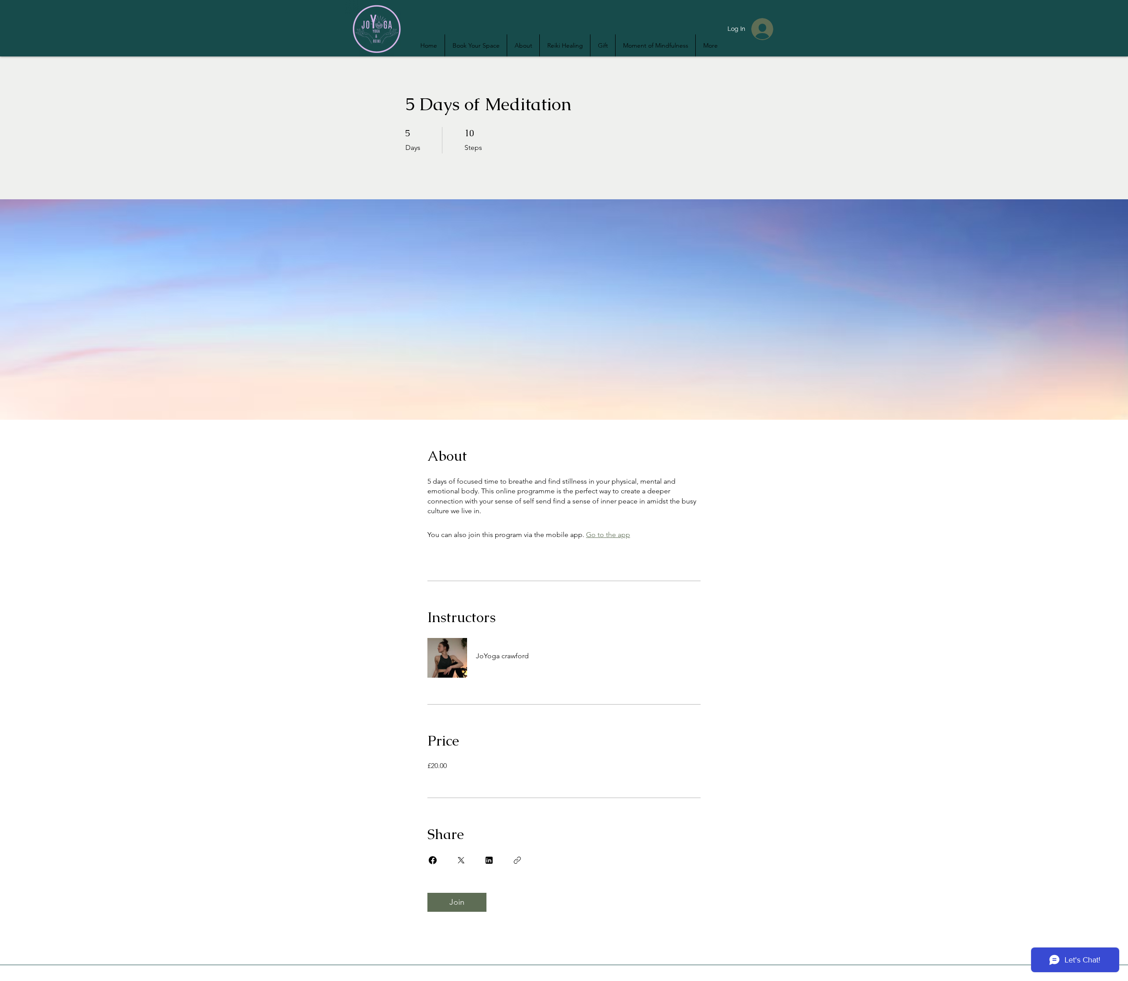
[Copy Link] (517, 860)
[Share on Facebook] (432, 860)
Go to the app (608, 534)
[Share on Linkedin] (489, 860)
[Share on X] (461, 860)
